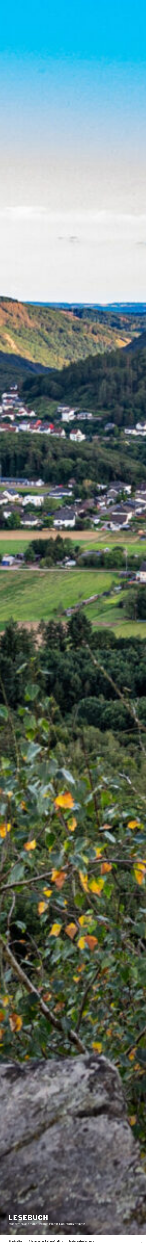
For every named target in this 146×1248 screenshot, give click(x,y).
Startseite (15, 1241)
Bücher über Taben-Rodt (44, 1241)
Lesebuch (28, 1218)
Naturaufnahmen (80, 1241)
